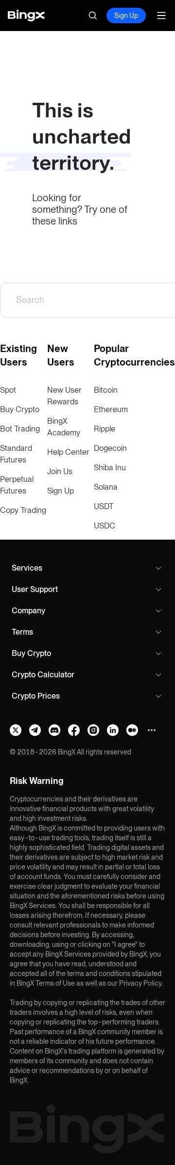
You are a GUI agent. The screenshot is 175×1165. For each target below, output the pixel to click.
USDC (104, 525)
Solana (106, 487)
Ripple (104, 428)
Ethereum (111, 409)
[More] (152, 730)
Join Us (59, 471)
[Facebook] (74, 730)
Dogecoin (110, 448)
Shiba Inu (110, 467)
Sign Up (126, 15)
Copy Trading (23, 510)
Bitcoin (106, 390)
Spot (8, 390)
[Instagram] (93, 730)
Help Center (68, 452)
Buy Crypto (19, 409)
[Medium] (132, 730)
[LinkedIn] (113, 730)
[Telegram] (35, 730)
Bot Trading (20, 428)
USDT (104, 506)
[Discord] (54, 730)
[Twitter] (15, 730)
